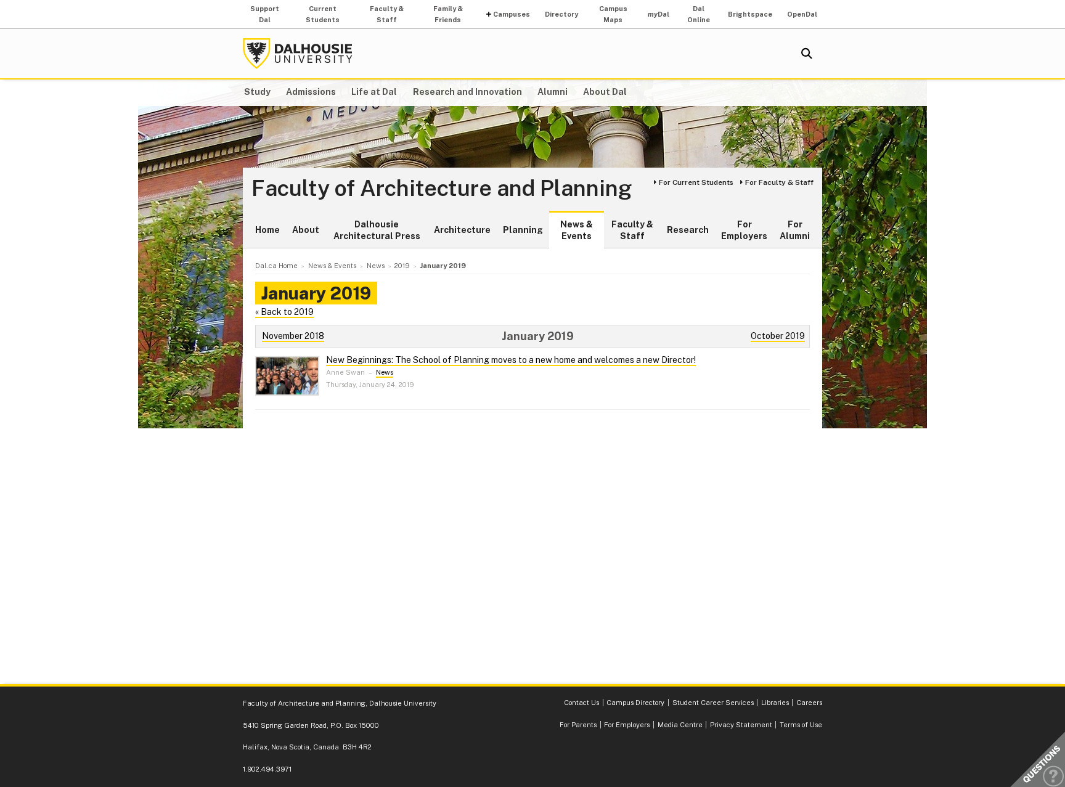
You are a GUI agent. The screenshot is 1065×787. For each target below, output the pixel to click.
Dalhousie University (298, 53)
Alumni (552, 92)
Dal (658, 14)
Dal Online (698, 14)
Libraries (775, 702)
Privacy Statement (741, 724)
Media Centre (680, 724)
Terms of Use (801, 724)
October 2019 (778, 336)
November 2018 (293, 336)
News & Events (576, 230)
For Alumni (795, 230)
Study (257, 92)
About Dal (605, 92)
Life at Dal (374, 92)
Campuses (511, 14)
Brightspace (750, 14)
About (305, 230)
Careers (809, 702)
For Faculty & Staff (779, 182)
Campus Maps (613, 14)
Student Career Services (713, 702)
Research (688, 230)
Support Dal (264, 14)
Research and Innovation (467, 92)
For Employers (744, 230)
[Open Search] (806, 53)
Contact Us (581, 702)
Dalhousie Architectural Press (376, 230)
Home (267, 230)
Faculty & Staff (387, 14)
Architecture (462, 230)
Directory (561, 14)
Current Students (323, 14)
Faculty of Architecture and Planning (441, 188)
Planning (523, 230)
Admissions (311, 92)
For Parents (578, 724)
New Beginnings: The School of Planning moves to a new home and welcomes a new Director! (511, 360)
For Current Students (696, 182)
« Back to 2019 (284, 312)
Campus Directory (635, 702)
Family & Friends (448, 14)
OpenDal (802, 14)
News (384, 372)
